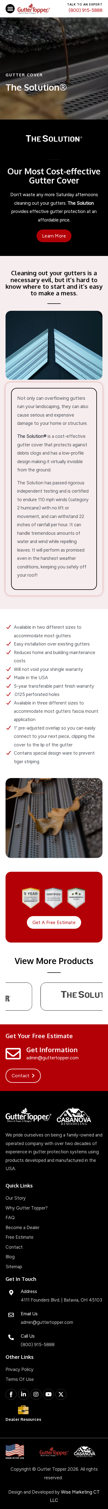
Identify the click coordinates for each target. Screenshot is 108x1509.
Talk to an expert (84, 4)
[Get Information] (13, 1053)
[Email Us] (11, 1315)
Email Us (29, 1313)
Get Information (52, 1049)
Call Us (28, 1336)
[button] (10, 8)
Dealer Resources (23, 1419)
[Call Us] (11, 1337)
